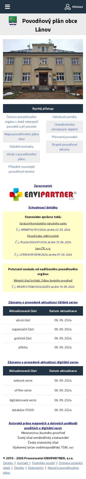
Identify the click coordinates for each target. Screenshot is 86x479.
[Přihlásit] (68, 7)
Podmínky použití (43, 463)
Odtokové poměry (64, 116)
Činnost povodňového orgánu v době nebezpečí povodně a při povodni (21, 121)
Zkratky (8, 463)
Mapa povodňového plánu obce (21, 136)
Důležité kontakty (21, 146)
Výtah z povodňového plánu (21, 156)
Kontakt (23, 463)
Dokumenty (36, 467)
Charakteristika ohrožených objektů (64, 127)
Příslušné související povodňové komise (21, 169)
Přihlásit (77, 7)
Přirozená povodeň (64, 136)
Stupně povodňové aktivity (64, 147)
